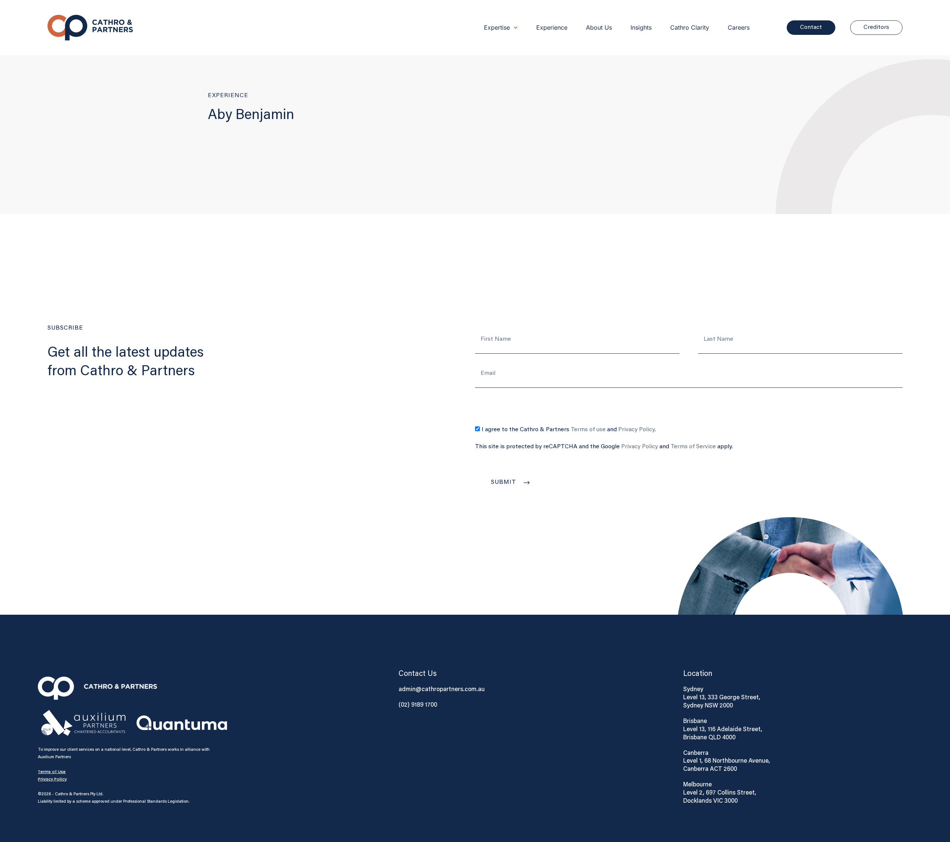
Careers (739, 27)
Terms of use (588, 430)
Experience (551, 27)
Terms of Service (693, 447)
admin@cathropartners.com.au (442, 689)
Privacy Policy (636, 430)
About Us (599, 27)
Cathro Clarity (689, 27)
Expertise (497, 27)
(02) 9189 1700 (418, 704)
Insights (641, 27)
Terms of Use (52, 772)
